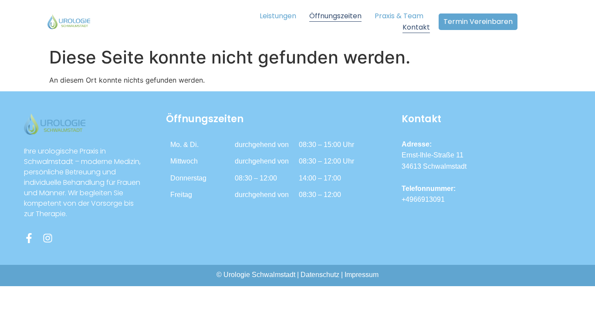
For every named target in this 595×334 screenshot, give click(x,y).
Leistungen (278, 16)
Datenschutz (320, 274)
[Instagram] (48, 238)
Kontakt (416, 27)
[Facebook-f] (29, 238)
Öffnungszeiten (335, 16)
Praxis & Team (399, 16)
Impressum (362, 274)
